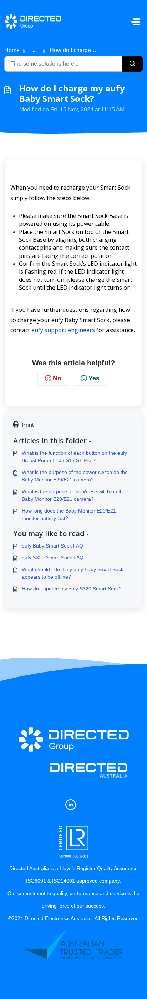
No (57, 378)
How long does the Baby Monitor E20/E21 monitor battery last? (69, 514)
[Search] (132, 64)
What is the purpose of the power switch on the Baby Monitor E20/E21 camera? (75, 476)
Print (28, 425)
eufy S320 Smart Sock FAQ (52, 557)
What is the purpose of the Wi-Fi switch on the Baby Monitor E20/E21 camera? (74, 495)
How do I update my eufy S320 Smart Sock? (72, 588)
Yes (94, 378)
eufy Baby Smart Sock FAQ (52, 546)
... (34, 50)
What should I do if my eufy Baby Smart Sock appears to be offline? (72, 573)
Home (12, 50)
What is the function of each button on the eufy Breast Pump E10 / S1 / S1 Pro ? (74, 456)
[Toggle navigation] (135, 21)
